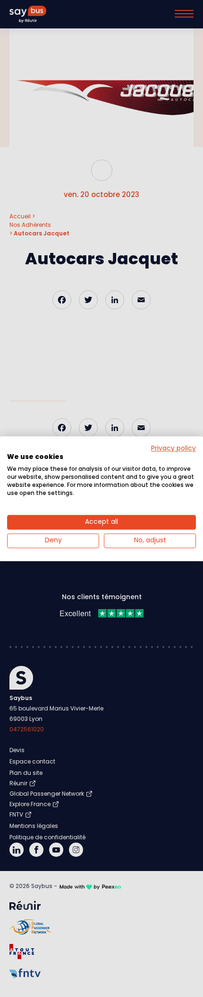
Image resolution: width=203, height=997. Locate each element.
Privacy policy (173, 448)
